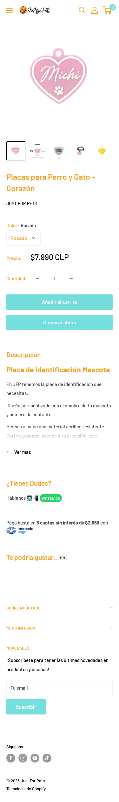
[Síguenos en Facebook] (10, 758)
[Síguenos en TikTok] (47, 758)
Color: (21, 225)
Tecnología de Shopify (26, 788)
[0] (107, 10)
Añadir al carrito (59, 302)
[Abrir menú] (9, 10)
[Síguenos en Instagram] (22, 758)
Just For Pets (21, 203)
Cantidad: (16, 278)
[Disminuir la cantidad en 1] (37, 278)
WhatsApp (51, 498)
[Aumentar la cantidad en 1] (71, 278)
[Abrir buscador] (82, 10)
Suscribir (26, 707)
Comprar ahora (59, 322)
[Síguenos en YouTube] (34, 758)
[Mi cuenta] (94, 10)
